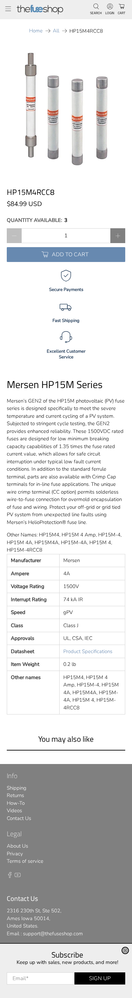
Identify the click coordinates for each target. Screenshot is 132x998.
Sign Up (100, 978)
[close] (125, 950)
